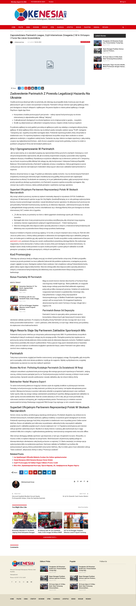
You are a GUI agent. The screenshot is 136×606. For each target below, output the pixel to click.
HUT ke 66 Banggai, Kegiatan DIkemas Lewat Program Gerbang (28, 307)
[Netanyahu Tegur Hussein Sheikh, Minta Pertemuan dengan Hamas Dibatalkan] (98, 67)
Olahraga (60, 27)
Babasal (96, 27)
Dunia (28, 27)
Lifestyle (70, 27)
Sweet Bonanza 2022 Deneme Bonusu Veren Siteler (33, 460)
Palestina (87, 27)
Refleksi (105, 27)
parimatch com (15, 241)
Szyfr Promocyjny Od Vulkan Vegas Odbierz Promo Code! (36, 463)
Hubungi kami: (14, 574)
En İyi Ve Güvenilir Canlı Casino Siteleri (75, 496)
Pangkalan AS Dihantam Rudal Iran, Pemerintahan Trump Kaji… (57, 568)
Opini (52, 27)
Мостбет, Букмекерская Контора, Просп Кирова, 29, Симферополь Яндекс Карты (46, 465)
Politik (20, 27)
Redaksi (51, 2)
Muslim (78, 27)
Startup (44, 27)
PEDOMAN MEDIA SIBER (38, 2)
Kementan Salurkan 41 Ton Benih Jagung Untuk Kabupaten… (28, 288)
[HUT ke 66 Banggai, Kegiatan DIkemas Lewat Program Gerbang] (14, 307)
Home (13, 27)
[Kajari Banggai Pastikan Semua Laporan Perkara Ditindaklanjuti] (98, 51)
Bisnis (73, 599)
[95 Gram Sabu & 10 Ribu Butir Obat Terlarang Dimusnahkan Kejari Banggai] (98, 59)
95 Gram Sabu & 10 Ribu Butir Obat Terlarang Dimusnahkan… (57, 586)
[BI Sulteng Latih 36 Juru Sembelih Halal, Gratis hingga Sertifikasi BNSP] (14, 299)
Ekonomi (36, 27)
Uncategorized (85, 41)
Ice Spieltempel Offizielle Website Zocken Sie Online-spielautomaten (40, 457)
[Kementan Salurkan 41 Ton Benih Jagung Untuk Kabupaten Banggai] (14, 288)
